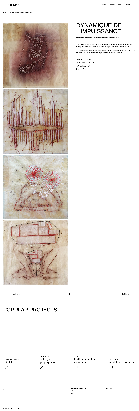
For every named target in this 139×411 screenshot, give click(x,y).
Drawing (89, 59)
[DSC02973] (36, 187)
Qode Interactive (12, 408)
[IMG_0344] (36, 55)
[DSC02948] (36, 121)
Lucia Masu (12, 5)
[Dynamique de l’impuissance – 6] (36, 252)
